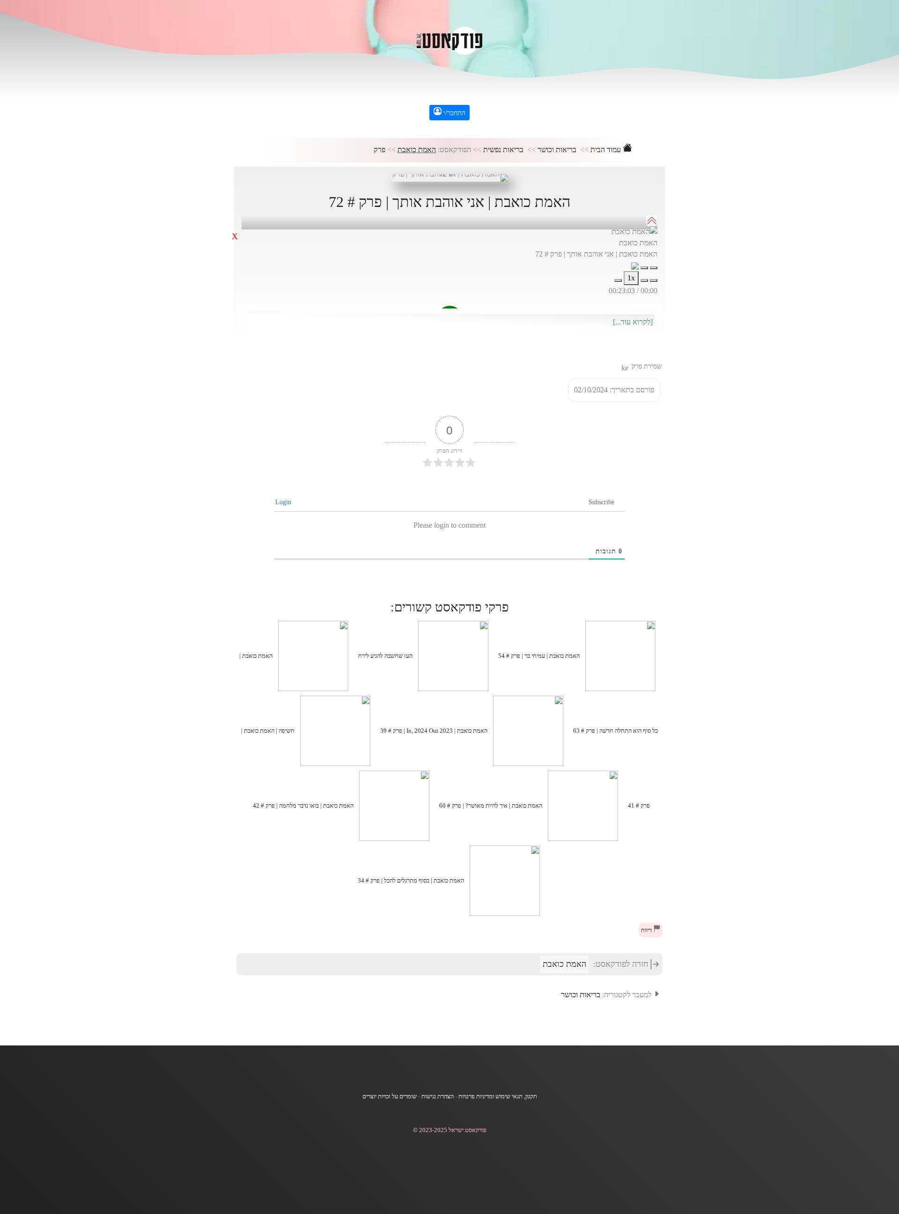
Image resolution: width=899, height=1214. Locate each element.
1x (631, 278)
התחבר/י (453, 113)
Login (284, 502)
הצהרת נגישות (437, 1096)
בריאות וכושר (557, 150)
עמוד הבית (606, 150)
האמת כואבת (417, 150)
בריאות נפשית (503, 150)
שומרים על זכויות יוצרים (389, 1096)
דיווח (647, 930)
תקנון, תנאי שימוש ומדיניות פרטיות (497, 1096)
